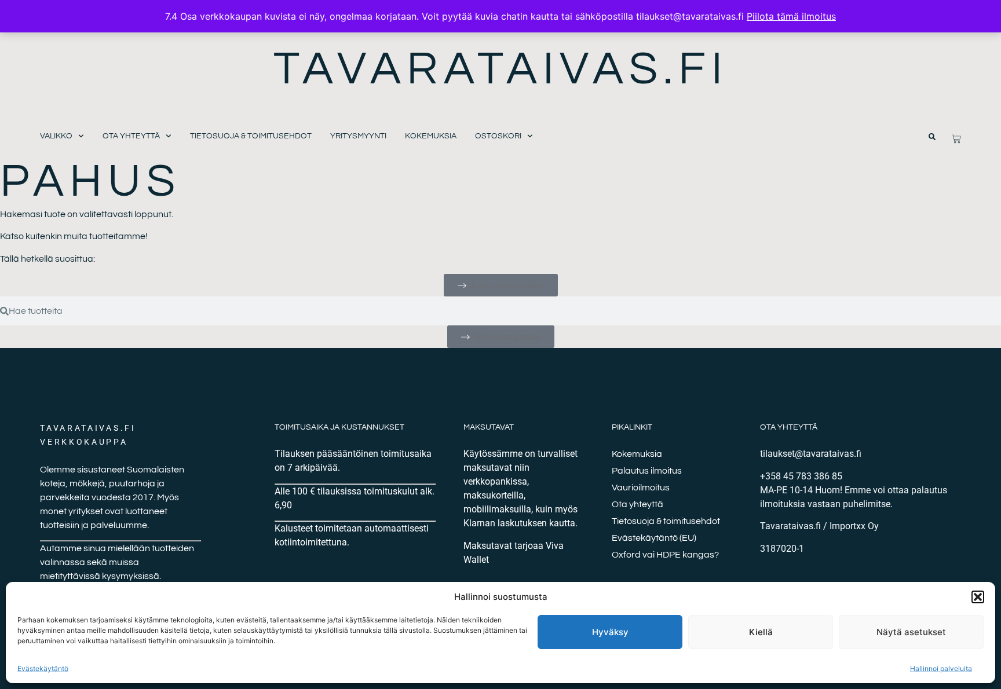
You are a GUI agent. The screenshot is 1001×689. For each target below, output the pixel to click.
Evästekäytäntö (42, 668)
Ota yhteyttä (131, 136)
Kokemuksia (430, 136)
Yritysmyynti (358, 136)
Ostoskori (498, 136)
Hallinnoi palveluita (941, 668)
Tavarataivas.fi (500, 69)
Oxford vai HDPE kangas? (665, 554)
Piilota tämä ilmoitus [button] (791, 16)
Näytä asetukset (911, 631)
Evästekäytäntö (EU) (654, 538)
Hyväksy (610, 631)
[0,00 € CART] (956, 139)
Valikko (56, 136)
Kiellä (761, 631)
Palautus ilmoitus (647, 470)
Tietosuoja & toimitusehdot (251, 136)
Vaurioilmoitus (641, 487)
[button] (978, 597)
